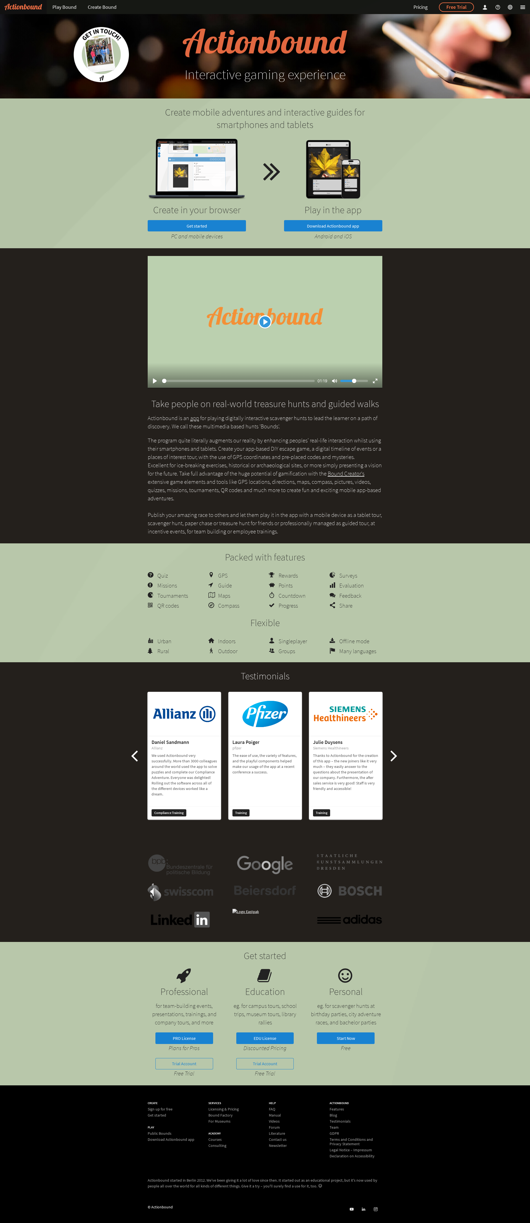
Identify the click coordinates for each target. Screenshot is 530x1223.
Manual (275, 1115)
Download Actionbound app (333, 226)
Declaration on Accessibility (352, 1155)
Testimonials (340, 1121)
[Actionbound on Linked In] (363, 1209)
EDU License (265, 1038)
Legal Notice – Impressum (351, 1149)
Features (337, 1109)
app (194, 418)
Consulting (217, 1145)
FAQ (272, 1109)
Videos (274, 1121)
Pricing (421, 7)
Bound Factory (220, 1115)
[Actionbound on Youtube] (351, 1209)
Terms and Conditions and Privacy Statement (351, 1141)
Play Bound (64, 7)
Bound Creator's (346, 473)
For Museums (219, 1121)
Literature (277, 1133)
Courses (215, 1139)
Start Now (346, 1038)
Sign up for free (160, 1109)
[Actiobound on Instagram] (375, 1209)
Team (334, 1127)
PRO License (184, 1038)
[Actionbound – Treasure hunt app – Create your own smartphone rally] (23, 7)
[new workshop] (101, 54)
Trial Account (184, 1063)
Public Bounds (159, 1133)
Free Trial (456, 7)
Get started (197, 226)
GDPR (334, 1133)
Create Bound (102, 7)
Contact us (278, 1139)
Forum (274, 1127)
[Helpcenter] (498, 7)
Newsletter (278, 1145)
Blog (333, 1115)
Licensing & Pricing (223, 1109)
